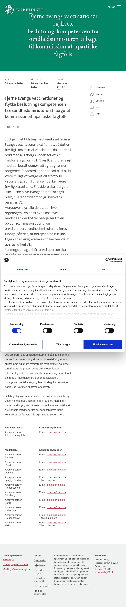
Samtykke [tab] (22, 269)
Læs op (16, 127)
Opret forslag (40, 560)
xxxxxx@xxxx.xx (56, 432)
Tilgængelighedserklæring (15, 564)
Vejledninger (39, 565)
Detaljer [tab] (63, 269)
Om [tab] (104, 269)
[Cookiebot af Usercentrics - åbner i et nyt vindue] (108, 260)
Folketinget (8, 559)
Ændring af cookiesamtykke (16, 569)
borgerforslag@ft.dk (104, 572)
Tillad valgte (63, 344)
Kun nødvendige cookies (23, 344)
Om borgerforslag (42, 586)
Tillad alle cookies (103, 344)
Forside (37, 555)
